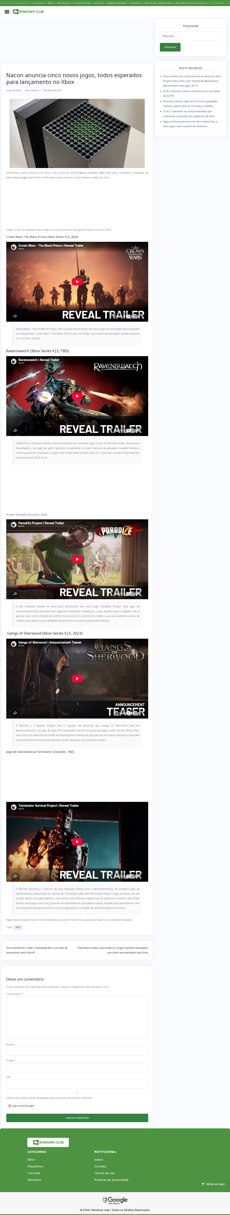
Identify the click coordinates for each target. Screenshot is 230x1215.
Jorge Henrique (13, 90)
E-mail (10, 1060)
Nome (10, 1044)
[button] (7, 12)
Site (8, 1077)
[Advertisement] (77, 41)
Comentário (14, 994)
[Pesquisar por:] (190, 36)
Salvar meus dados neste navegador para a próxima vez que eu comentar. (49, 1098)
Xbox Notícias (32, 90)
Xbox (18, 927)
